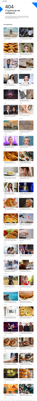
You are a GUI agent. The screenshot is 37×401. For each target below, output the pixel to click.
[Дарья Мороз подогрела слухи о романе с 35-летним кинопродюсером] (26, 143)
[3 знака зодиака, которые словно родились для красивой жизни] (26, 282)
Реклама (9, 400)
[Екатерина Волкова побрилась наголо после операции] (26, 81)
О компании (5, 400)
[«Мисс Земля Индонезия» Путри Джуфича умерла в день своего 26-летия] (26, 50)
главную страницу (15, 18)
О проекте (13, 400)
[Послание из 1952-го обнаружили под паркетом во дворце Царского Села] (26, 127)
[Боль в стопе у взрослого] (26, 112)
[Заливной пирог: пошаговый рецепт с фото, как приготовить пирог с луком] (26, 298)
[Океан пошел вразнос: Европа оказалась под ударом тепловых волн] (11, 298)
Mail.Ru (2, 400)
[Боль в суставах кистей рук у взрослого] (26, 236)
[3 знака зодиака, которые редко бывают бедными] (11, 34)
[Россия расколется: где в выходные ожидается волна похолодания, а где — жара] (11, 282)
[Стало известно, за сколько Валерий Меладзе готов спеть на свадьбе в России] (26, 205)
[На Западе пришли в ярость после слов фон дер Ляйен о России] (26, 189)
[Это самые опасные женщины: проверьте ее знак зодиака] (11, 251)
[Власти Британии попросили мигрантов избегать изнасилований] (11, 127)
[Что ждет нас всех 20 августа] (11, 96)
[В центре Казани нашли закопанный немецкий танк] (26, 96)
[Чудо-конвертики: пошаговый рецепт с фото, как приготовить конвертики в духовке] (11, 50)
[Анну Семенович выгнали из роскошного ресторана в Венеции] (11, 143)
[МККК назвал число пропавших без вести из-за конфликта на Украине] (26, 220)
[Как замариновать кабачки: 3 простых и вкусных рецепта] (11, 375)
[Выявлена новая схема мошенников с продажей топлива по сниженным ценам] (26, 391)
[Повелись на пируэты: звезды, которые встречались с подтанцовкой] (11, 329)
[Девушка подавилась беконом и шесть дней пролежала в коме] (11, 313)
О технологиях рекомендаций (19, 400)
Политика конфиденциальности (28, 400)
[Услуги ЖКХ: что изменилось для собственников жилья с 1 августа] (26, 34)
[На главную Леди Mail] (5, 1)
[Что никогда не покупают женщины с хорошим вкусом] (11, 81)
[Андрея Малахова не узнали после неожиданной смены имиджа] (11, 65)
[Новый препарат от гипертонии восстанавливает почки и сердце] (11, 360)
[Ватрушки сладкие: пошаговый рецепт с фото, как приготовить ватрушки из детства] (11, 344)
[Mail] (3, 1)
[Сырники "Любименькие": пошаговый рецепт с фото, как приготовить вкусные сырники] (11, 205)
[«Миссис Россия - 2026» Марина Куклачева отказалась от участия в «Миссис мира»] (26, 251)
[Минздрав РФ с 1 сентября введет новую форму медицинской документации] (11, 267)
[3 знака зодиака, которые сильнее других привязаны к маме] (26, 174)
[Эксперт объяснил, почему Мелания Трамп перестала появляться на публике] (11, 189)
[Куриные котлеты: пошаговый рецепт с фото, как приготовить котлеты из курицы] (11, 236)
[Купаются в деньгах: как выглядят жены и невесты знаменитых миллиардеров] (11, 112)
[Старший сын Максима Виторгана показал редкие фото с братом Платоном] (26, 329)
